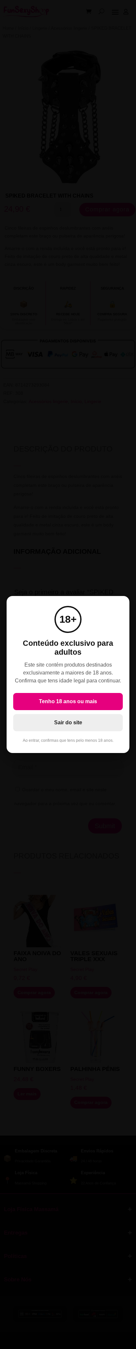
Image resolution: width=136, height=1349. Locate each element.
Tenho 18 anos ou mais (68, 701)
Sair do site (68, 722)
